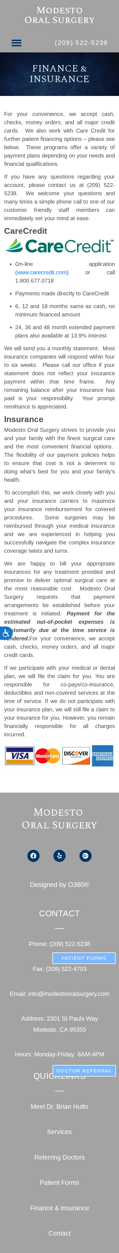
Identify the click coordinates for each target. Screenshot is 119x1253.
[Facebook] (33, 856)
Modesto (59, 813)
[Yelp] (59, 856)
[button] (16, 43)
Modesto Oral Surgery (59, 15)
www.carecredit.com (42, 272)
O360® (78, 884)
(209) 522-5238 (81, 42)
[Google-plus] (85, 856)
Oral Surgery (59, 825)
